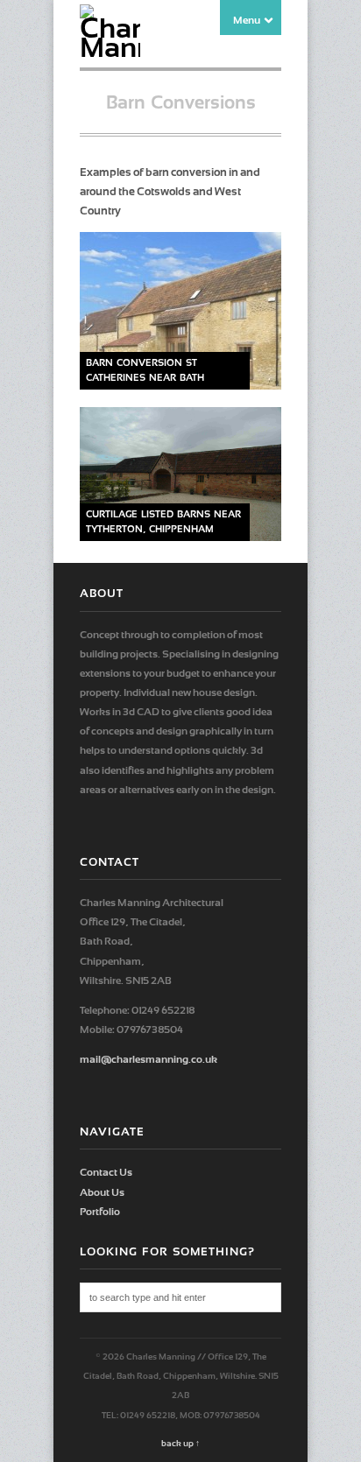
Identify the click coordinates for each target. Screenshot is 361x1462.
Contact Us (106, 1172)
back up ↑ (180, 1443)
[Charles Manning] (110, 47)
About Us (102, 1192)
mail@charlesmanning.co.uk (148, 1059)
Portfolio (100, 1211)
